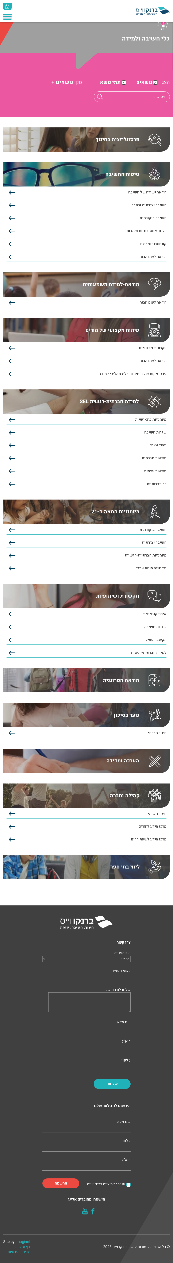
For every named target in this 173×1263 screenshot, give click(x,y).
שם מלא (124, 1022)
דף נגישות (22, 1246)
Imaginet (22, 1242)
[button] (100, 97)
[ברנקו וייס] (153, 11)
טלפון (126, 1060)
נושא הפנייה (121, 971)
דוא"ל (126, 1041)
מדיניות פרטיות (19, 1252)
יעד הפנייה (122, 953)
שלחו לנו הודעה (118, 990)
